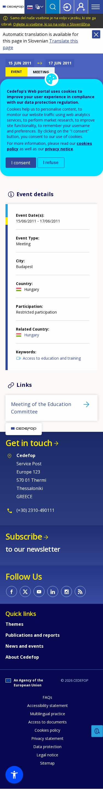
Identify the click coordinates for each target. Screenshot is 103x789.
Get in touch (28, 443)
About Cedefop (22, 657)
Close (96, 34)
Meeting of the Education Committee (41, 408)
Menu (95, 7)
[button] (14, 775)
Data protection (47, 746)
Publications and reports (32, 635)
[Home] (13, 7)
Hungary (31, 334)
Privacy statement (47, 738)
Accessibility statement (47, 705)
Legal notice (47, 754)
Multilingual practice (47, 713)
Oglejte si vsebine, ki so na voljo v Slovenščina (51, 24)
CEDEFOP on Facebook (11, 591)
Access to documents (47, 722)
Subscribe (23, 536)
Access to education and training (52, 358)
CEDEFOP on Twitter (25, 591)
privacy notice (59, 148)
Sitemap (47, 763)
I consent (20, 163)
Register (81, 7)
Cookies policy (47, 730)
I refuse (51, 162)
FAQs (47, 697)
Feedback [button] (97, 731)
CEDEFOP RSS (80, 591)
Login (67, 7)
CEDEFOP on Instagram (66, 591)
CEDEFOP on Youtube (39, 591)
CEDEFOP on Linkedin (52, 591)
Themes (14, 624)
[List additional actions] (41, 7)
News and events (24, 646)
